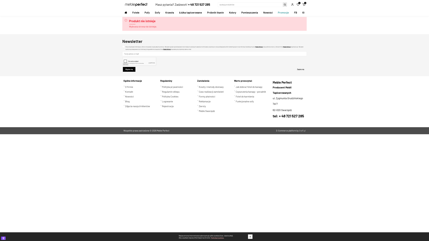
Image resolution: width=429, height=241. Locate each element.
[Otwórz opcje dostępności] (3, 238)
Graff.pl (302, 130)
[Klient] (292, 4)
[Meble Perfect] (136, 5)
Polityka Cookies (217, 238)
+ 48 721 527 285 (199, 4)
